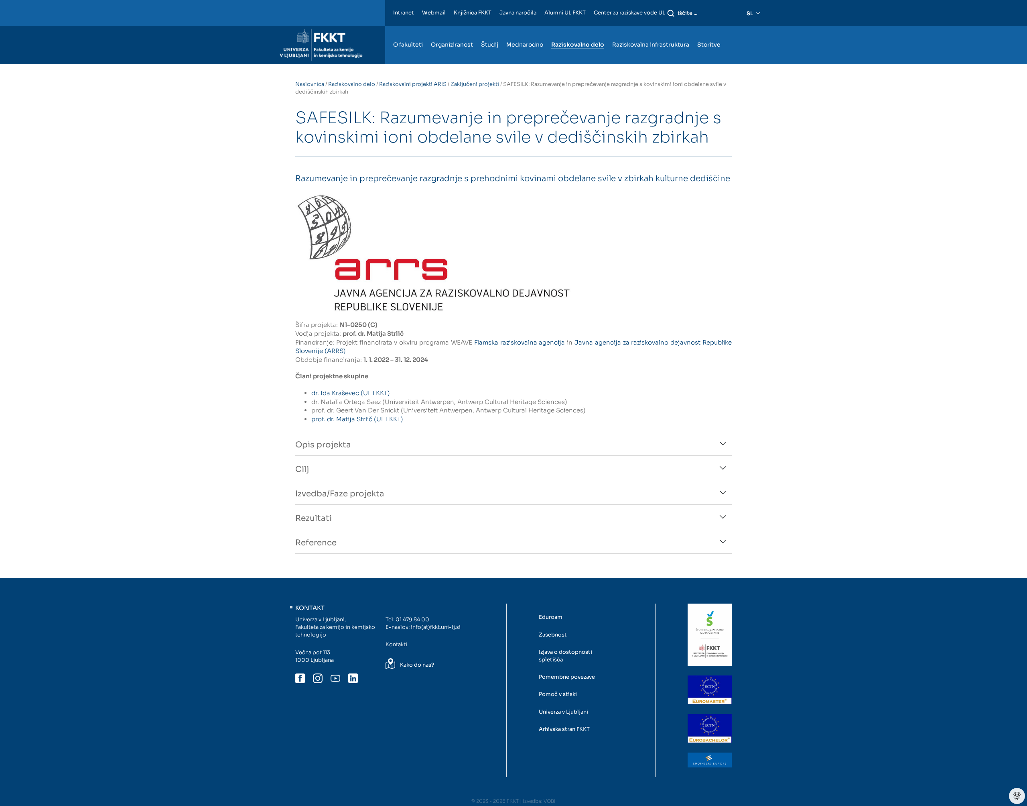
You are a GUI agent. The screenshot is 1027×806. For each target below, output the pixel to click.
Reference (316, 543)
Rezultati (313, 518)
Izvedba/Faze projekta (339, 494)
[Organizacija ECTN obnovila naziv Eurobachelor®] (710, 728)
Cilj (302, 469)
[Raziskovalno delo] (577, 29)
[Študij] (489, 29)
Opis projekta (323, 445)
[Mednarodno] (524, 29)
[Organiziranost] (452, 29)
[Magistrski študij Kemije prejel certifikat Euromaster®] (710, 689)
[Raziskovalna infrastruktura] (650, 29)
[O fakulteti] (408, 29)
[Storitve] (709, 29)
